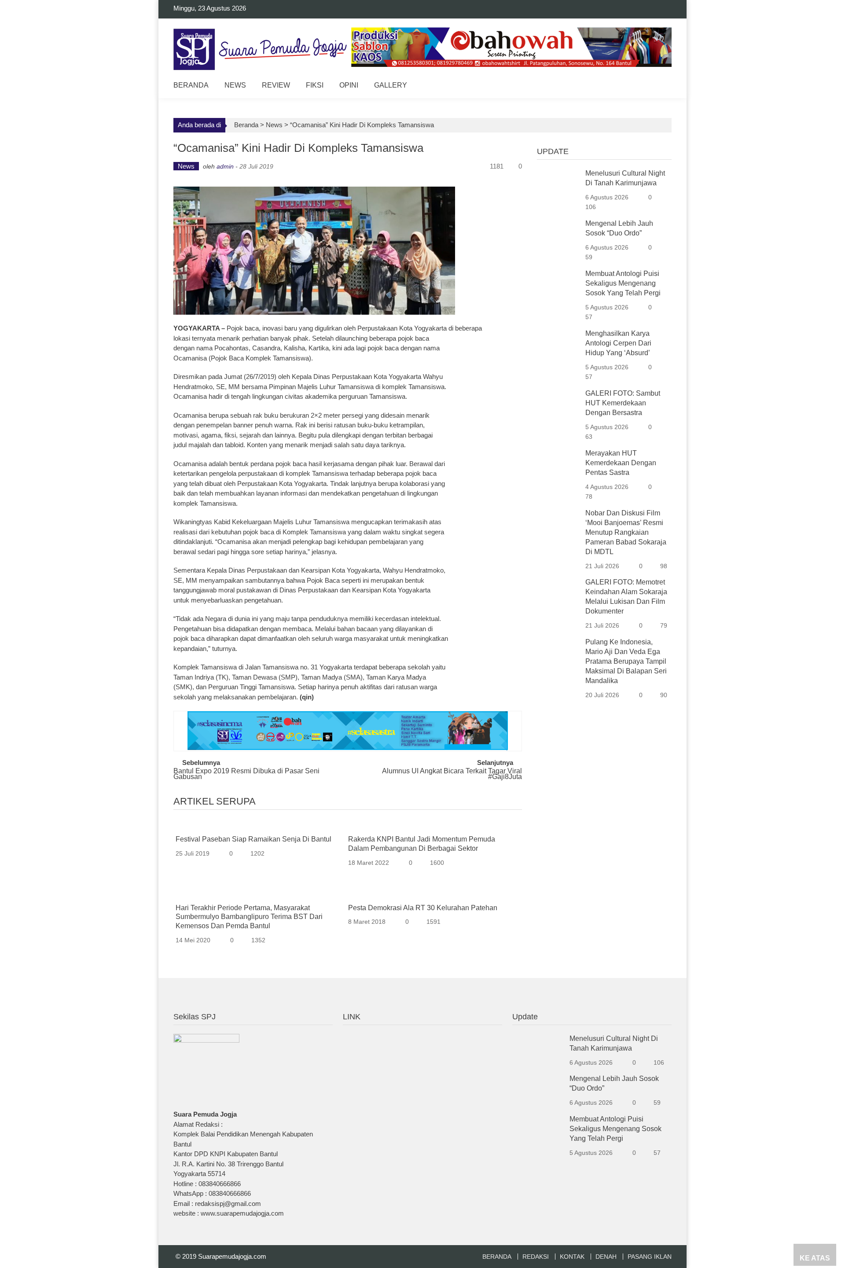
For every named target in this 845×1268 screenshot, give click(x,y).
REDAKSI (535, 1256)
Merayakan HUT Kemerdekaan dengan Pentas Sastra (620, 462)
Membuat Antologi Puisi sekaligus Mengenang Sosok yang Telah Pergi (623, 283)
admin (225, 166)
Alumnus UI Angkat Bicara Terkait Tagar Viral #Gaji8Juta (452, 774)
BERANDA (496, 1256)
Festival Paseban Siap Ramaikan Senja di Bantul (253, 839)
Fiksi (314, 85)
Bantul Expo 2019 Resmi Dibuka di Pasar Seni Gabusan (246, 774)
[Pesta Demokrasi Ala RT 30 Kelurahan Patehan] (431, 894)
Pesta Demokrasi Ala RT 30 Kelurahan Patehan (422, 907)
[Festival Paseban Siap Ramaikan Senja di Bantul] (259, 826)
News (235, 85)
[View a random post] (658, 86)
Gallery (390, 85)
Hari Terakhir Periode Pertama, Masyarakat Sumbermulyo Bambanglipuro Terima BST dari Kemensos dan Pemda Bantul (249, 917)
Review (276, 85)
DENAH (606, 1256)
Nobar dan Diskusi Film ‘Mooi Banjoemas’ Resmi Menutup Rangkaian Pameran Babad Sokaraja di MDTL (625, 532)
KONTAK (572, 1256)
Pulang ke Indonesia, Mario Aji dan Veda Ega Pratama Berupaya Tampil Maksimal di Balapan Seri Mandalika (626, 661)
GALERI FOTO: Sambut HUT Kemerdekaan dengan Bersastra (622, 403)
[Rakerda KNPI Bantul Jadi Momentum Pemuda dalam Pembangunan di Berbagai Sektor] (431, 826)
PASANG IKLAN (650, 1256)
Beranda (191, 85)
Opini (348, 85)
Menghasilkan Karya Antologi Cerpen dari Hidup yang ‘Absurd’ (618, 343)
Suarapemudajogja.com (232, 1256)
